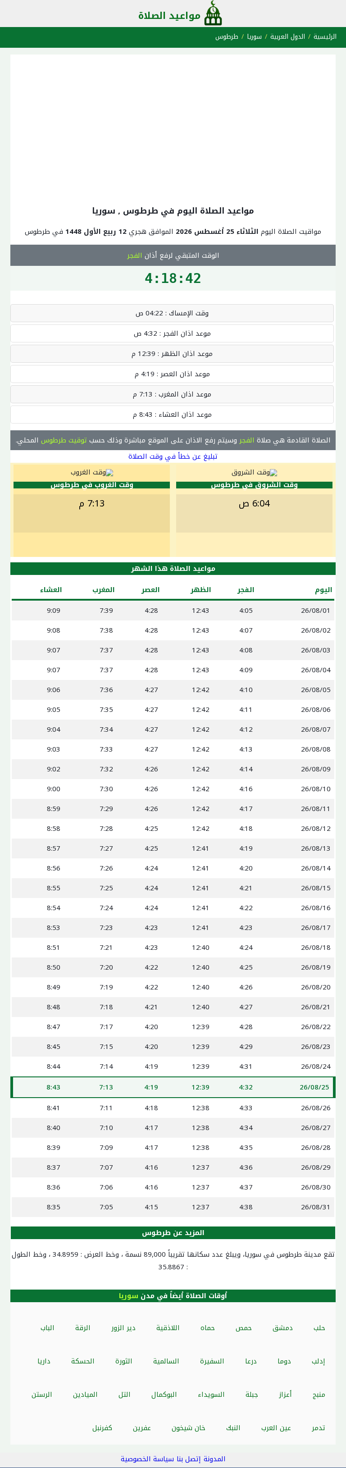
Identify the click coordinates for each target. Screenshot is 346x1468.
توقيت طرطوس (64, 440)
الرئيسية (325, 37)
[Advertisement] (173, 128)
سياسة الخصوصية (147, 1459)
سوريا (254, 37)
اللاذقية (168, 1328)
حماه (207, 1328)
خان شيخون (188, 1428)
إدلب (318, 1361)
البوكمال (164, 1394)
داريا (43, 1361)
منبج (319, 1394)
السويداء (211, 1394)
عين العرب (276, 1428)
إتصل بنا (189, 1459)
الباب (48, 1328)
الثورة (123, 1361)
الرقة (83, 1328)
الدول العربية (287, 37)
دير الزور (123, 1328)
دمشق (283, 1328)
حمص (244, 1328)
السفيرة (212, 1361)
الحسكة (83, 1361)
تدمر (318, 1428)
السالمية (166, 1361)
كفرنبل (102, 1428)
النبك (233, 1428)
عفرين (142, 1428)
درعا (251, 1361)
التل (124, 1394)
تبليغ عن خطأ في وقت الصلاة (173, 456)
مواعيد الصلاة (169, 16)
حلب (319, 1328)
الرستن (42, 1394)
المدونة (215, 1459)
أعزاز (285, 1394)
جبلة (252, 1394)
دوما (284, 1361)
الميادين (85, 1394)
